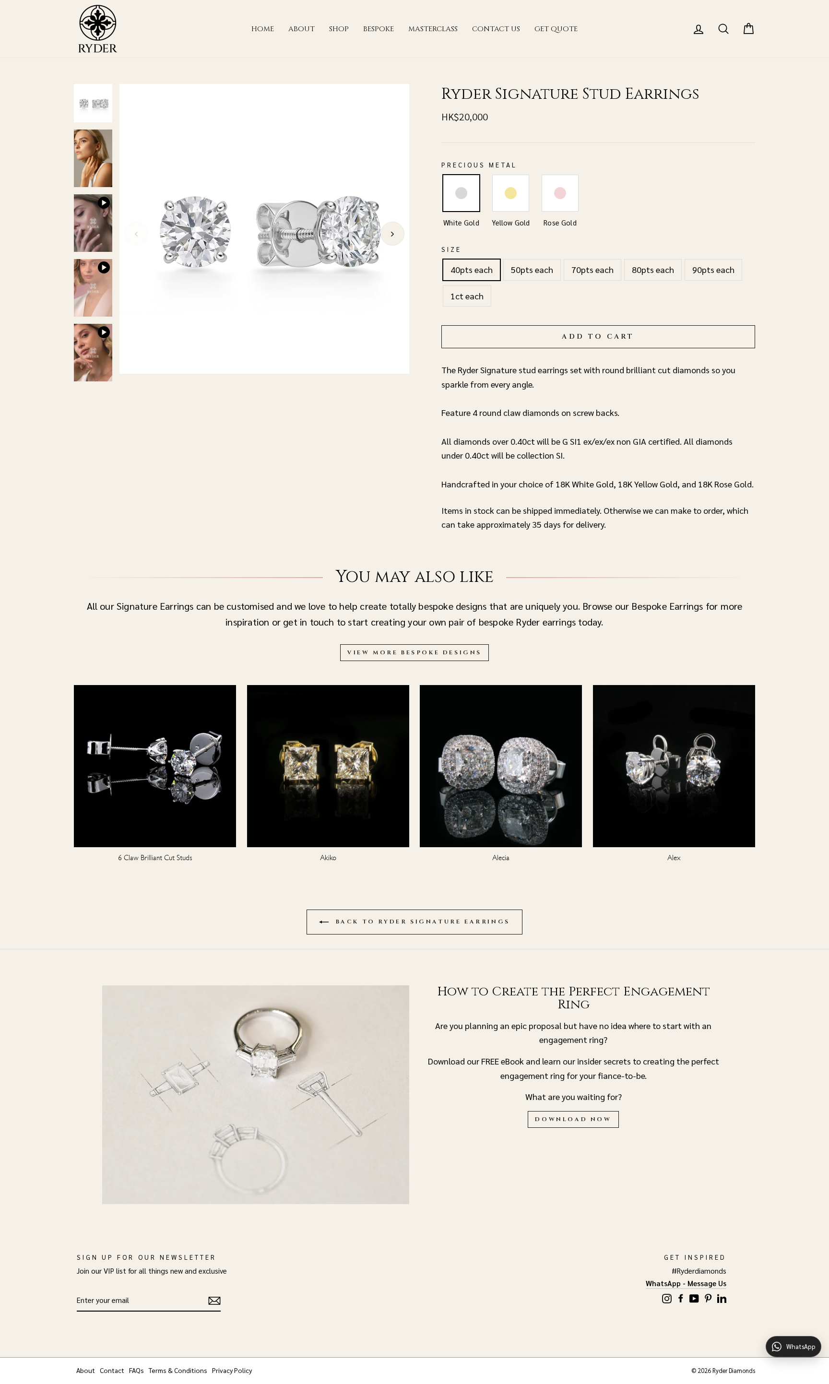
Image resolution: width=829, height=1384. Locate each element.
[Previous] (136, 234)
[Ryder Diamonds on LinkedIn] (721, 1296)
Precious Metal (479, 165)
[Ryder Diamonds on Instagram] (667, 1297)
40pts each (471, 269)
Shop (339, 29)
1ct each (467, 295)
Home (262, 29)
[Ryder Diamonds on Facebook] (680, 1296)
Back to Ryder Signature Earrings (421, 921)
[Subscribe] (214, 1300)
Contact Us (496, 29)
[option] (264, 229)
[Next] (392, 234)
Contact (112, 1370)
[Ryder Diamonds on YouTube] (694, 1297)
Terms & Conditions (178, 1370)
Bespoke (378, 29)
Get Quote (556, 29)
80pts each (653, 269)
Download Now (573, 1119)
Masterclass (433, 29)
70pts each (592, 269)
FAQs (136, 1370)
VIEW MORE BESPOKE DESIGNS (414, 652)
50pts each (532, 269)
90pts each (713, 269)
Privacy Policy (232, 1370)
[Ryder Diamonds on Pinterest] (708, 1296)
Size (451, 249)
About (301, 29)
